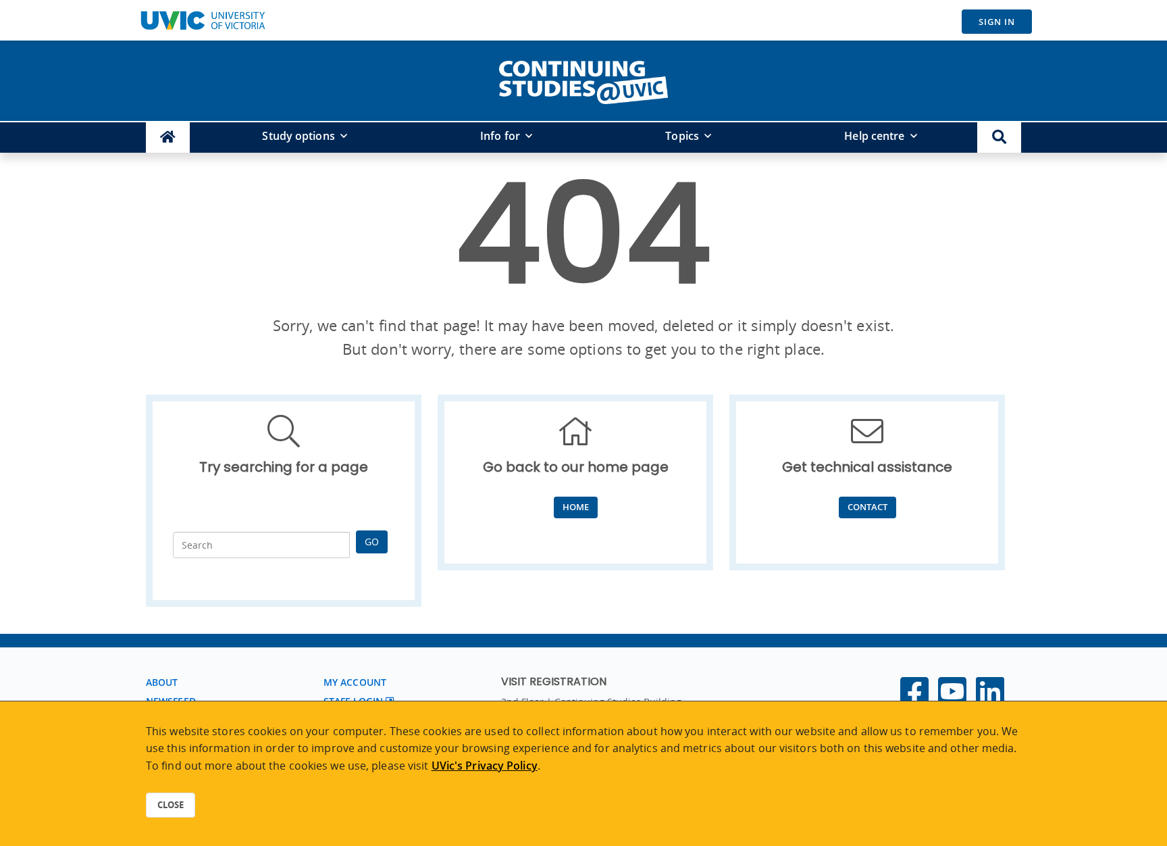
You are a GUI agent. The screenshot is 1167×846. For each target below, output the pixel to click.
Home (576, 507)
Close (170, 805)
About (162, 682)
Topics (682, 135)
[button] (999, 137)
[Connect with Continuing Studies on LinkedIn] (990, 699)
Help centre (874, 135)
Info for (500, 135)
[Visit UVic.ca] (202, 20)
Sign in (997, 22)
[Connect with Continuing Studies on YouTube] (952, 699)
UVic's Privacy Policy (485, 765)
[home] (583, 79)
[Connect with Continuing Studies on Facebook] (914, 699)
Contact (867, 507)
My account (354, 682)
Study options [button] (298, 135)
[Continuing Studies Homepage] (168, 137)
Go (372, 541)
